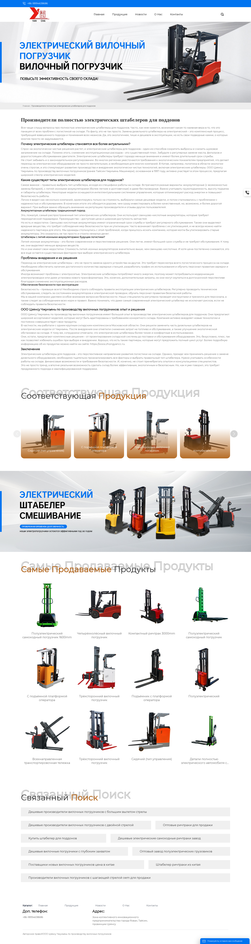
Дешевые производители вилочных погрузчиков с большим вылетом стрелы (87, 812)
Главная (26, 106)
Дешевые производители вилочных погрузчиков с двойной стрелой (81, 825)
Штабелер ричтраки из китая (178, 864)
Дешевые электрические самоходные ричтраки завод (159, 838)
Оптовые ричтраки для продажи (188, 825)
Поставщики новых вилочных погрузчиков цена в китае (71, 864)
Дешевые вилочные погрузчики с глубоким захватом (69, 851)
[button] (234, 433)
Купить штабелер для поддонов (52, 838)
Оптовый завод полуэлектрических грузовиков (176, 851)
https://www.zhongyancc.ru (107, 344)
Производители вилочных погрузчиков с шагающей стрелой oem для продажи (89, 877)
